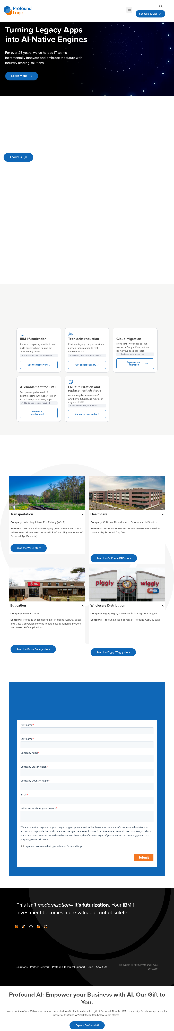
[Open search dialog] (160, 7)
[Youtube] (38, 926)
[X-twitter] (31, 926)
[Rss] (45, 926)
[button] (129, 10)
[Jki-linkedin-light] (16, 926)
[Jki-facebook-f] (23, 926)
